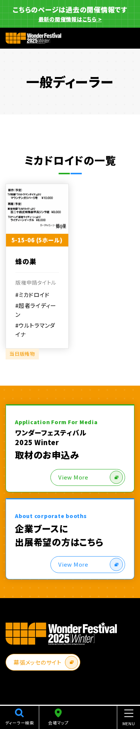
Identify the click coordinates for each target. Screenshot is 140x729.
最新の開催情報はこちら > (70, 19)
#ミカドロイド (32, 294)
